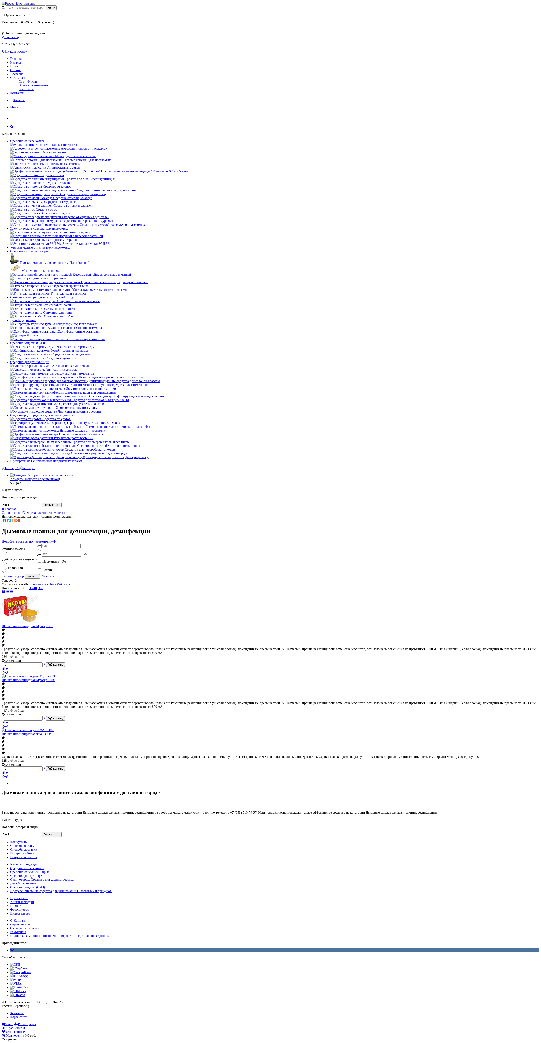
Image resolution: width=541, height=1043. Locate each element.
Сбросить (47, 576)
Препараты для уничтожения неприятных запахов (46, 461)
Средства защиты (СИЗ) (27, 343)
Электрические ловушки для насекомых (39, 228)
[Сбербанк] (18, 968)
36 (31, 588)
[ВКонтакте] (4, 520)
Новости (16, 66)
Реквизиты (26, 89)
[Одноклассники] (14, 520)
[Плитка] (4, 592)
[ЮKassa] (17, 995)
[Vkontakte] (12, 950)
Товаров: (8, 580)
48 (35, 588)
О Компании (19, 77)
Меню (14, 107)
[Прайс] (11, 592)
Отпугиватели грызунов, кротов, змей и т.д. (42, 297)
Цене (52, 584)
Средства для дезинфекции (29, 362)
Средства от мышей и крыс (29, 251)
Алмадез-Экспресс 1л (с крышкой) (35, 479)
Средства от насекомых (27, 141)
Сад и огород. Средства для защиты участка (42, 415)
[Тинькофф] (19, 976)
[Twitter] (9, 520)
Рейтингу (64, 584)
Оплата (15, 70)
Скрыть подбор (13, 576)
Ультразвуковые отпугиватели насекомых (40, 247)
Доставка (16, 74)
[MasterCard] (19, 987)
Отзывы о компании (33, 85)
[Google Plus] (18, 520)
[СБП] (15, 964)
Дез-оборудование (23, 320)
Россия (47, 570)
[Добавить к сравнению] (5, 668)
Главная (16, 58)
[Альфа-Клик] (20, 972)
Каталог (16, 62)
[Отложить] (5, 672)
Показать (32, 576)
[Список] (8, 592)
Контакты (17, 93)
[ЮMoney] (18, 991)
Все (40, 588)
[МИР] (15, 979)
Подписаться (51, 504)
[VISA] (16, 983)
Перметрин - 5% (54, 561)
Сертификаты (28, 81)
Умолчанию (39, 584)
